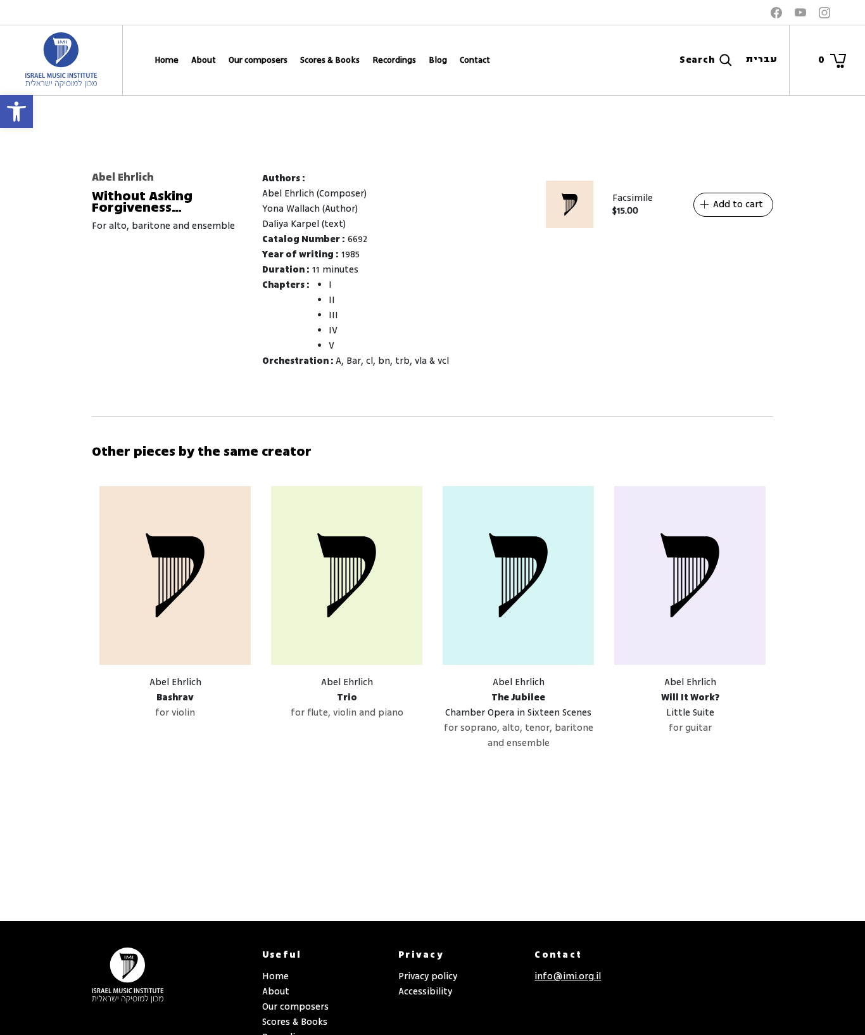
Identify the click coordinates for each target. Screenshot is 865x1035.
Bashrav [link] (175, 697)
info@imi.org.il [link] (567, 976)
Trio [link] (347, 697)
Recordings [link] (394, 60)
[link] (16, 111)
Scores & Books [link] (330, 60)
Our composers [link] (258, 60)
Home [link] (167, 60)
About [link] (203, 60)
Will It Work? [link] (690, 697)
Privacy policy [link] (427, 976)
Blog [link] (438, 60)
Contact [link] (475, 60)
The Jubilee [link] (518, 697)
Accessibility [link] (425, 991)
